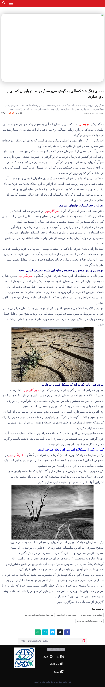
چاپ (18, 113)
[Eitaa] (60, 657)
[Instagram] (57, 664)
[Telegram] (48, 657)
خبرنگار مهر (52, 211)
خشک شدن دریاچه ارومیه (66, 615)
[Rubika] (58, 672)
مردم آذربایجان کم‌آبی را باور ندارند (89, 621)
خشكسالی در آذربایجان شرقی (91, 615)
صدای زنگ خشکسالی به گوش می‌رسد (39, 615)
